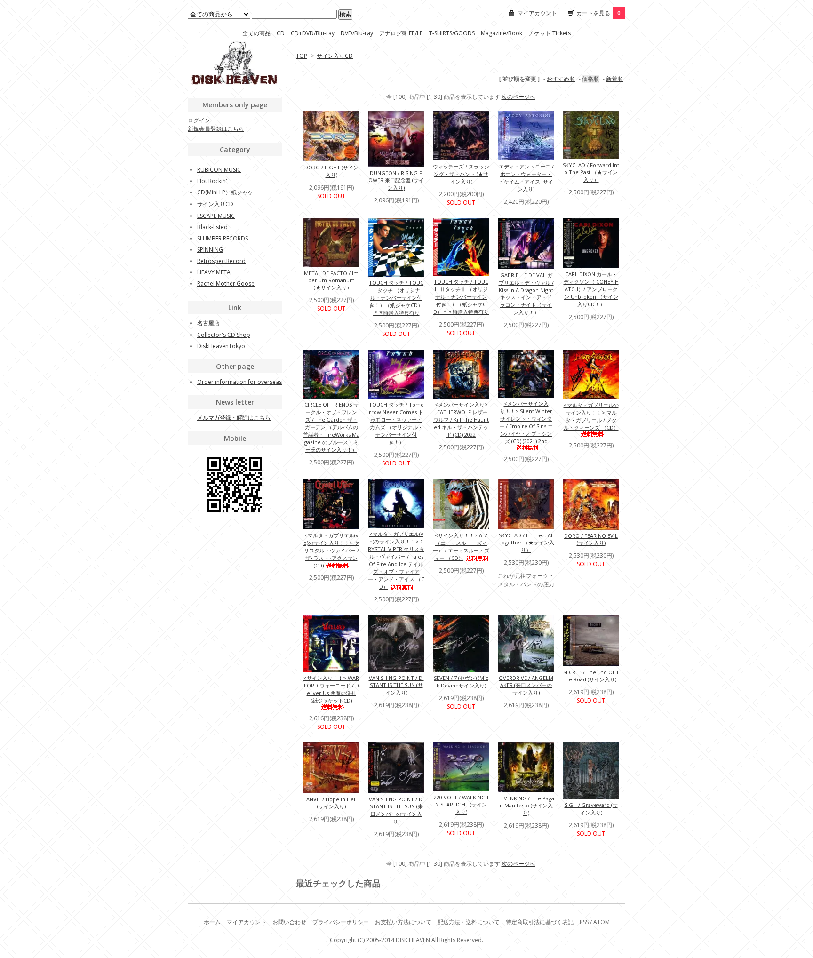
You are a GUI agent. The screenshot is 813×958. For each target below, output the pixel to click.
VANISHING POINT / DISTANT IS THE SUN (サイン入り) (396, 685)
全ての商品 (256, 33)
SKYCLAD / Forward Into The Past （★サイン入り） (591, 172)
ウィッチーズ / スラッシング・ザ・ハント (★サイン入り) (461, 174)
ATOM (601, 922)
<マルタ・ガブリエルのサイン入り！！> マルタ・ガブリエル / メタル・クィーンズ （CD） (591, 416)
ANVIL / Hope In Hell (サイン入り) (331, 803)
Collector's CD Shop (223, 335)
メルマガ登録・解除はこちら (234, 418)
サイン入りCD (335, 56)
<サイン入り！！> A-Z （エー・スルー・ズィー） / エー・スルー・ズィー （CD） (461, 546)
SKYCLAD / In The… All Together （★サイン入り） (526, 542)
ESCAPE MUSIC (216, 216)
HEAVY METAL (215, 272)
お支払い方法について (403, 922)
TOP (301, 56)
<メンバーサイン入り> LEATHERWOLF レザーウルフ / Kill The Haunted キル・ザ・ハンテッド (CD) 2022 (461, 419)
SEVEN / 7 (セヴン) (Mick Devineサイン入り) (461, 681)
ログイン (199, 120)
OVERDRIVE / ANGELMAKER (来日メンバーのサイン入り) (526, 685)
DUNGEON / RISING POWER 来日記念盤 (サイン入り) (396, 180)
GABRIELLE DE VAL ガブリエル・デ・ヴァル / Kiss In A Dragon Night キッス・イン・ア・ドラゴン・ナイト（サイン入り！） (526, 293)
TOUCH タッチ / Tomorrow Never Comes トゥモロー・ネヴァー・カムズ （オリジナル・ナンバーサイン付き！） (396, 423)
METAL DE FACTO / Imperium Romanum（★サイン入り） (331, 280)
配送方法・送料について (469, 922)
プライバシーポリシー (340, 922)
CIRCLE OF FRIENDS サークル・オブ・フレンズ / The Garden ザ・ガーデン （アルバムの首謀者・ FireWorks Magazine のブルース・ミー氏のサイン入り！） (331, 427)
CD (281, 33)
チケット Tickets (549, 33)
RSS (584, 922)
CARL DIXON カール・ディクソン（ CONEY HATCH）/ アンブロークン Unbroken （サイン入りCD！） (591, 289)
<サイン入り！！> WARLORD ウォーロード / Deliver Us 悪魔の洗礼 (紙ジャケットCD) (331, 689)
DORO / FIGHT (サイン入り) (331, 171)
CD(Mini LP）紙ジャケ (225, 192)
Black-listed (212, 227)
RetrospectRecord (221, 261)
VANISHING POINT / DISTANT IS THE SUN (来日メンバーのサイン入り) (396, 810)
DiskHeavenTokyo (221, 346)
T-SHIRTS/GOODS (452, 33)
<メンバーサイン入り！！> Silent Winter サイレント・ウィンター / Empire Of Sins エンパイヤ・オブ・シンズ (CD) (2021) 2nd (526, 422)
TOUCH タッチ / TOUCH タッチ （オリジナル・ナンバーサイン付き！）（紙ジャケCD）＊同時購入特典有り (396, 297)
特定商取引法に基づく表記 (540, 922)
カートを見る (598, 13)
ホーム (212, 922)
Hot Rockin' (212, 181)
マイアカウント (537, 13)
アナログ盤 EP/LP (401, 33)
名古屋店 (208, 323)
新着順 (614, 79)
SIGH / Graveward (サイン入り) (591, 808)
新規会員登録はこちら (216, 129)
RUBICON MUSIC (219, 170)
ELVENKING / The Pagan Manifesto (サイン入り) (526, 805)
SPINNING (210, 250)
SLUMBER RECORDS (222, 238)
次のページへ (518, 97)
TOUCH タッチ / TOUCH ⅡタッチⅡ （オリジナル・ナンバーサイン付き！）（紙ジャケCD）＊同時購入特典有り (461, 296)
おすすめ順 (561, 79)
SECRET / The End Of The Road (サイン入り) (591, 676)
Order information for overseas (239, 382)
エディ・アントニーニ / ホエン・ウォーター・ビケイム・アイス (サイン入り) (526, 177)
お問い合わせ (289, 922)
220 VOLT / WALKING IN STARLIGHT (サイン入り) (461, 804)
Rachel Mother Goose (226, 283)
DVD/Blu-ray (357, 33)
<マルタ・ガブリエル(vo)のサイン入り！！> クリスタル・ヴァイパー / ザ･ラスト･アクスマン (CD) (331, 550)
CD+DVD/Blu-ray (313, 33)
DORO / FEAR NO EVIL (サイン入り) (591, 539)
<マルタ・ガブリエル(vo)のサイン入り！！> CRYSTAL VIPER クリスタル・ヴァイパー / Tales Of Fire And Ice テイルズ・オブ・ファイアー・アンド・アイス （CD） (396, 560)
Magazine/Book (501, 33)
